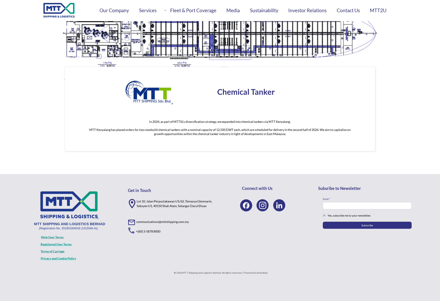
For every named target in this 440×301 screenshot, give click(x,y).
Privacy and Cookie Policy (58, 258)
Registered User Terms (56, 244)
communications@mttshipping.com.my (162, 222)
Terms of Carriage (52, 251)
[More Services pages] (165, 10)
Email (327, 198)
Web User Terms (52, 237)
